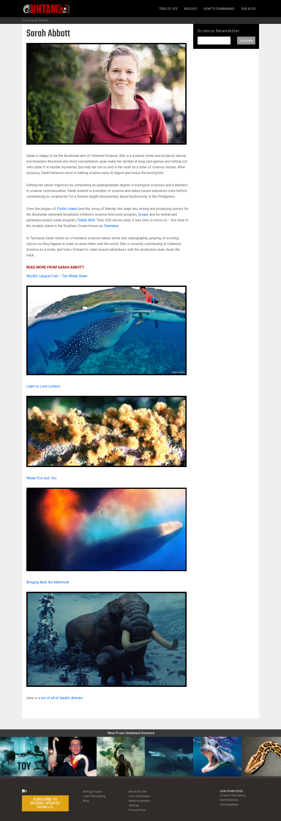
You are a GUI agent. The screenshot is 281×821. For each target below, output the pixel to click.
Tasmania (111, 226)
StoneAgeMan (229, 804)
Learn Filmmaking (94, 796)
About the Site (138, 791)
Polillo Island (67, 209)
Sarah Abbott (39, 20)
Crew (25, 20)
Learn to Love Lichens (43, 386)
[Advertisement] (226, 124)
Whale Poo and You (41, 478)
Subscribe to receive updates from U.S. (45, 803)
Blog (86, 800)
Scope (143, 214)
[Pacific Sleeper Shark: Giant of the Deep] (169, 756)
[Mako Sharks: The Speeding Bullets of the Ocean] (217, 756)
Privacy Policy (137, 810)
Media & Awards (139, 800)
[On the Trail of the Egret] (72, 756)
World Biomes (229, 799)
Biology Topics (92, 791)
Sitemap (134, 805)
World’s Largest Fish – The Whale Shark (56, 276)
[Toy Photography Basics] (24, 756)
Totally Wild (86, 220)
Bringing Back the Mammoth (47, 582)
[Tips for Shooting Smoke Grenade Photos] (121, 756)
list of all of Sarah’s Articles (62, 698)
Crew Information (139, 796)
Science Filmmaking (232, 795)
